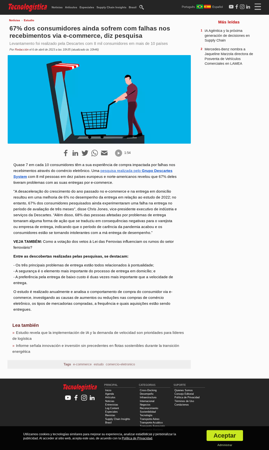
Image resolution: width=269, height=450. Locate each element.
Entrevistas (111, 404)
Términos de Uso (184, 401)
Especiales (87, 7)
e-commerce (82, 364)
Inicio (108, 390)
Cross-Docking (148, 390)
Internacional (147, 401)
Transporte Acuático (151, 422)
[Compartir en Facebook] (65, 153)
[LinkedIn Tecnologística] (248, 6)
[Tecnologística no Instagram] (84, 398)
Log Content (112, 408)
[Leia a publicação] (118, 153)
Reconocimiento (149, 408)
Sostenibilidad (148, 411)
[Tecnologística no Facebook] (76, 398)
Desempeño (146, 393)
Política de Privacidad (186, 397)
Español (217, 6)
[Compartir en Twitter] (85, 153)
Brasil (132, 7)
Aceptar (224, 435)
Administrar (224, 445)
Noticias (57, 7)
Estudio (29, 20)
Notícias (14, 20)
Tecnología (146, 415)
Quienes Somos (183, 390)
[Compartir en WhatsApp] (94, 153)
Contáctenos (181, 404)
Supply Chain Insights (111, 7)
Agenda (109, 393)
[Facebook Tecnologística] (236, 6)
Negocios (145, 404)
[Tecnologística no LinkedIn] (92, 398)
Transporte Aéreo (149, 419)
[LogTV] (231, 6)
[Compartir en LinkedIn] (75, 153)
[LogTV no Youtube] (68, 398)
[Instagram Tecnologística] (242, 6)
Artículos (71, 7)
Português (188, 6)
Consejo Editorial (184, 393)
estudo (99, 364)
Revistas (110, 415)
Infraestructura (148, 397)
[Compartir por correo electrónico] (104, 153)
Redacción (22, 49)
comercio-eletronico (120, 364)
